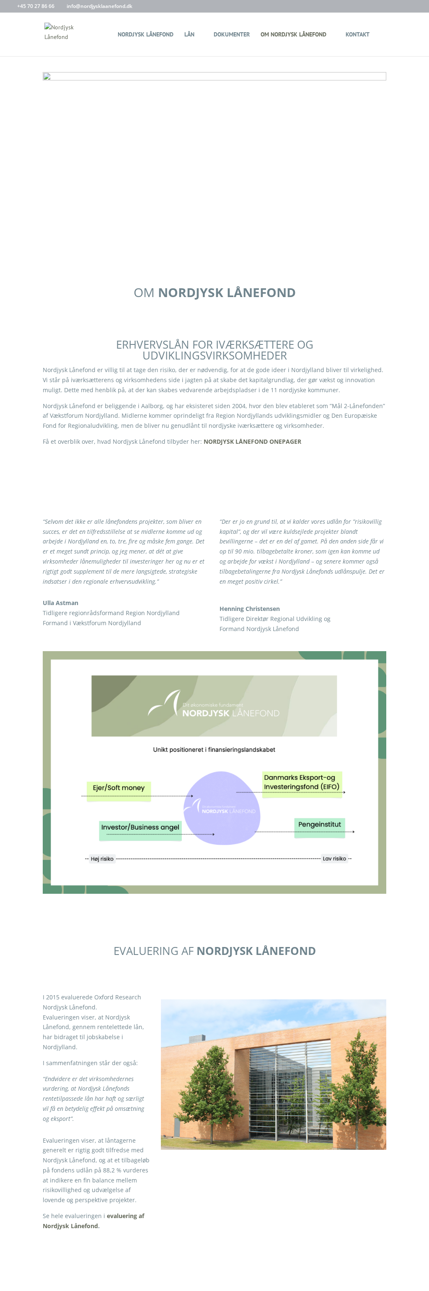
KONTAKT (358, 34)
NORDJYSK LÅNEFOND (145, 34)
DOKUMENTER (232, 34)
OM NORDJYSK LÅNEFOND (293, 34)
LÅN (189, 34)
